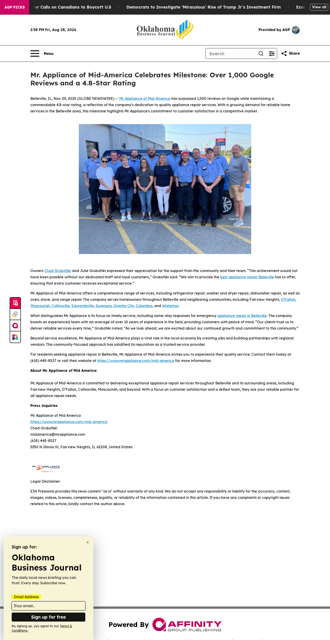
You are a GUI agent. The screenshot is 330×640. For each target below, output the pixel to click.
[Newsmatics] (15, 337)
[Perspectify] (15, 314)
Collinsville (61, 305)
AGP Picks (14, 7)
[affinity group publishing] (15, 325)
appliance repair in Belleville (242, 315)
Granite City (123, 305)
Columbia (144, 305)
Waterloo (170, 305)
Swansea (104, 305)
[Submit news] (15, 303)
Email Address (26, 597)
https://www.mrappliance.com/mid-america (135, 360)
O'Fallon (288, 299)
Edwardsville (82, 305)
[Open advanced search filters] (271, 53)
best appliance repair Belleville (247, 277)
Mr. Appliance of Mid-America (144, 98)
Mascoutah (40, 305)
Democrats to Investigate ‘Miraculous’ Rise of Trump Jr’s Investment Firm (203, 7)
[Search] (260, 53)
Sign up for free (48, 617)
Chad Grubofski (57, 270)
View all (319, 7)
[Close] (88, 542)
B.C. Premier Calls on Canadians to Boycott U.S (62, 7)
